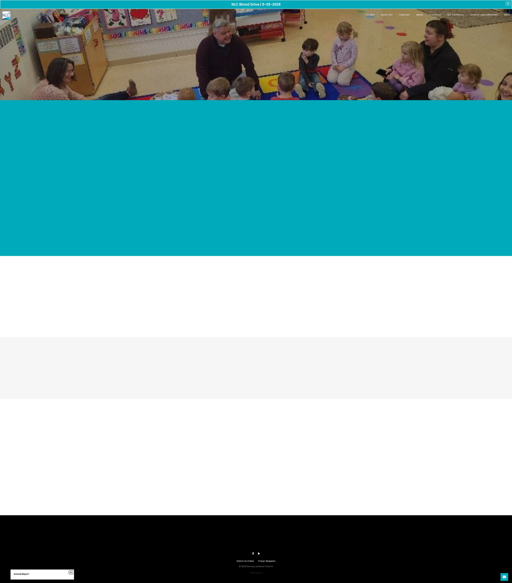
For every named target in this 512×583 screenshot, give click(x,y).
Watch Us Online (245, 561)
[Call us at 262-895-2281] (236, 530)
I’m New (370, 15)
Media (419, 15)
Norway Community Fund (219, 300)
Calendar (404, 15)
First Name (227, 424)
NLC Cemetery (455, 15)
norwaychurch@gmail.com (199, 545)
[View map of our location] (275, 530)
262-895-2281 (236, 545)
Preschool (435, 15)
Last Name (227, 439)
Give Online (313, 545)
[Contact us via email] (198, 530)
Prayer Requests (266, 561)
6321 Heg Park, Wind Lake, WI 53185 (275, 545)
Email (224, 453)
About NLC (387, 15)
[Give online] (313, 530)
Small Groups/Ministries (483, 15)
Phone (224, 468)
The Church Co (256, 573)
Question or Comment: (233, 483)
